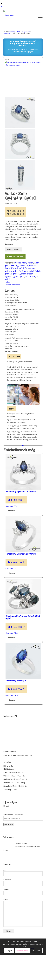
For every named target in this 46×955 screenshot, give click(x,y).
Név (4, 870)
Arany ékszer (27, 262)
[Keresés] (34, 19)
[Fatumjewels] (13, 15)
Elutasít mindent (22, 951)
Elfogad (9, 951)
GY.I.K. (6, 729)
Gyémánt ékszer (26, 273)
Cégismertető (8, 720)
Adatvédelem (8, 736)
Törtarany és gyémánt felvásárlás (15, 726)
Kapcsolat (7, 723)
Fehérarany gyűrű (26, 271)
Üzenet (5, 899)
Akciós (18, 262)
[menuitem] (34, 19)
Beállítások (37, 951)
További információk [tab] (13, 284)
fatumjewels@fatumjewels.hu (19, 850)
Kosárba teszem (13, 249)
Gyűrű (21, 276)
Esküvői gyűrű (17, 268)
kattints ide (15, 762)
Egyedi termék (22, 265)
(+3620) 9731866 (9, 843)
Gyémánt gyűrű (11, 276)
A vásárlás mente (9, 742)
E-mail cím (7, 880)
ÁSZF (5, 739)
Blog (5, 732)
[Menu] (39, 19)
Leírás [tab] (8, 282)
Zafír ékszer (30, 276)
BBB (13, 265)
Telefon (5, 890)
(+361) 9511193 (8, 846)
